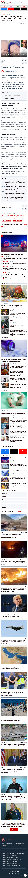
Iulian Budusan (23, 532)
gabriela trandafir (17, 220)
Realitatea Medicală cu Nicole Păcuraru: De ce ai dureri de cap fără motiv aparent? (18, 380)
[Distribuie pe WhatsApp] (23, 63)
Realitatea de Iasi (13, 863)
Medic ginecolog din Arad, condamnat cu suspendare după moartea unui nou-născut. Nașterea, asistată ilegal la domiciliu (13, 413)
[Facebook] (4, 9)
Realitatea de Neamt (5, 855)
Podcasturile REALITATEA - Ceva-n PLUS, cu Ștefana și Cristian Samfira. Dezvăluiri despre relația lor (14, 276)
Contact (3, 843)
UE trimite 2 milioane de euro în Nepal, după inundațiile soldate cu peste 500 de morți (13, 745)
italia (3, 215)
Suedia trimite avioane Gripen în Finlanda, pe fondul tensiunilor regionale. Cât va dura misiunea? (13, 641)
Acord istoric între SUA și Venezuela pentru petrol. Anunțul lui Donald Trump (14, 199)
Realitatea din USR (14, 855)
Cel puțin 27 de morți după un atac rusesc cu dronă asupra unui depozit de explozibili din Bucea (15, 188)
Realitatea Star (12, 853)
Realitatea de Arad (15, 861)
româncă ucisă (20, 215)
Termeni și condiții (9, 843)
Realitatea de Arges (5, 863)
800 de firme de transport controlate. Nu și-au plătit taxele (18, 465)
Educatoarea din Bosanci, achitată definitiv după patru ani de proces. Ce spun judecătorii (18, 420)
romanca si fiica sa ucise (8, 218)
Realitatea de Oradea (15, 857)
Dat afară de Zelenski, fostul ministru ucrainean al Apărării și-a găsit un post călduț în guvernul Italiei (14, 798)
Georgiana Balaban (9, 62)
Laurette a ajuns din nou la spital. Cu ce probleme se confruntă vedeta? (18, 319)
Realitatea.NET (23, 559)
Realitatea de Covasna (6, 857)
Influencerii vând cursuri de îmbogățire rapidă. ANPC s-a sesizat (17, 325)
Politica (5, 272)
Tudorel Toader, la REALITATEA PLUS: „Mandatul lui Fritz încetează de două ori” (17, 426)
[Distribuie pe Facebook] (26, 60)
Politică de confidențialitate (19, 843)
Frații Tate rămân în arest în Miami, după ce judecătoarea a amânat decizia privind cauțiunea (18, 439)
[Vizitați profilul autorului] (2, 61)
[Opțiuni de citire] (25, 875)
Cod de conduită (5, 845)
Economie (5, 261)
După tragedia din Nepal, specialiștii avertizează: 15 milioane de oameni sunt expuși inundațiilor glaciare (15, 182)
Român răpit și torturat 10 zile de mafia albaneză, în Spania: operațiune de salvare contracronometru (13, 693)
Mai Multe (14, 830)
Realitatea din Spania (16, 865)
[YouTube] (11, 9)
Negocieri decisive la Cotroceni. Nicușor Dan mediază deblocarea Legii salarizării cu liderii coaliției (14, 270)
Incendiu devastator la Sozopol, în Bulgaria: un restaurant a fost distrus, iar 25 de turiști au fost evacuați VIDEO (15, 193)
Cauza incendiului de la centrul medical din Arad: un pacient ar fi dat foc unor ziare (13, 253)
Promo (4, 278)
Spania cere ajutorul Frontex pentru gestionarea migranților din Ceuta (11, 719)
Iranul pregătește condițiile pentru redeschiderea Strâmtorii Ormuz (10, 667)
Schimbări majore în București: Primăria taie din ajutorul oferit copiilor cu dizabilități (18, 386)
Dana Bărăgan (24, 586)
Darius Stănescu (23, 742)
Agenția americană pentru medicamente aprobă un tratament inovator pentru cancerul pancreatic (17, 373)
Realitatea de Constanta (6, 861)
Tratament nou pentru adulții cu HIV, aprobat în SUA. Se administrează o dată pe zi (13, 360)
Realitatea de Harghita (17, 859)
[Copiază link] (23, 60)
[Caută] (22, 2)
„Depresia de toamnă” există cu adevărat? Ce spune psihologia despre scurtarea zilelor (18, 366)
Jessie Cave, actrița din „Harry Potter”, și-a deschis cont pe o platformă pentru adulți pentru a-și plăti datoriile (18, 312)
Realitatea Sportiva (5, 853)
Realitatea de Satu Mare (6, 865)
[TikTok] (24, 9)
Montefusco (19, 218)
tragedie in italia (11, 215)
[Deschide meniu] (25, 2)
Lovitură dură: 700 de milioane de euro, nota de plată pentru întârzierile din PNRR (14, 264)
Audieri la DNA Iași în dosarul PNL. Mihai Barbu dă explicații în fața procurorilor (18, 433)
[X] (17, 9)
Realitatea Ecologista (21, 853)
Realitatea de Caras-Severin (7, 859)
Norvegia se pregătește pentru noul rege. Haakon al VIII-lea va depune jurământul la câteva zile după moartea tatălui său (13, 824)
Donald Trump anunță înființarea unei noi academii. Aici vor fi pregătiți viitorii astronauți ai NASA (12, 771)
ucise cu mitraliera (6, 220)
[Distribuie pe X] (26, 63)
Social (2, 256)
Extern (3, 14)
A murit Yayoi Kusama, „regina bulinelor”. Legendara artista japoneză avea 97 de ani (13, 306)
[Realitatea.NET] (6, 3)
